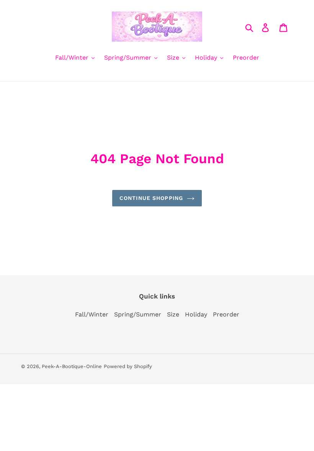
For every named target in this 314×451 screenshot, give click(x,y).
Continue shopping (151, 198)
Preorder (226, 314)
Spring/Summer (137, 314)
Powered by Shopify (128, 366)
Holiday (196, 314)
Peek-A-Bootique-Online (72, 366)
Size (173, 314)
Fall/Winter (91, 314)
